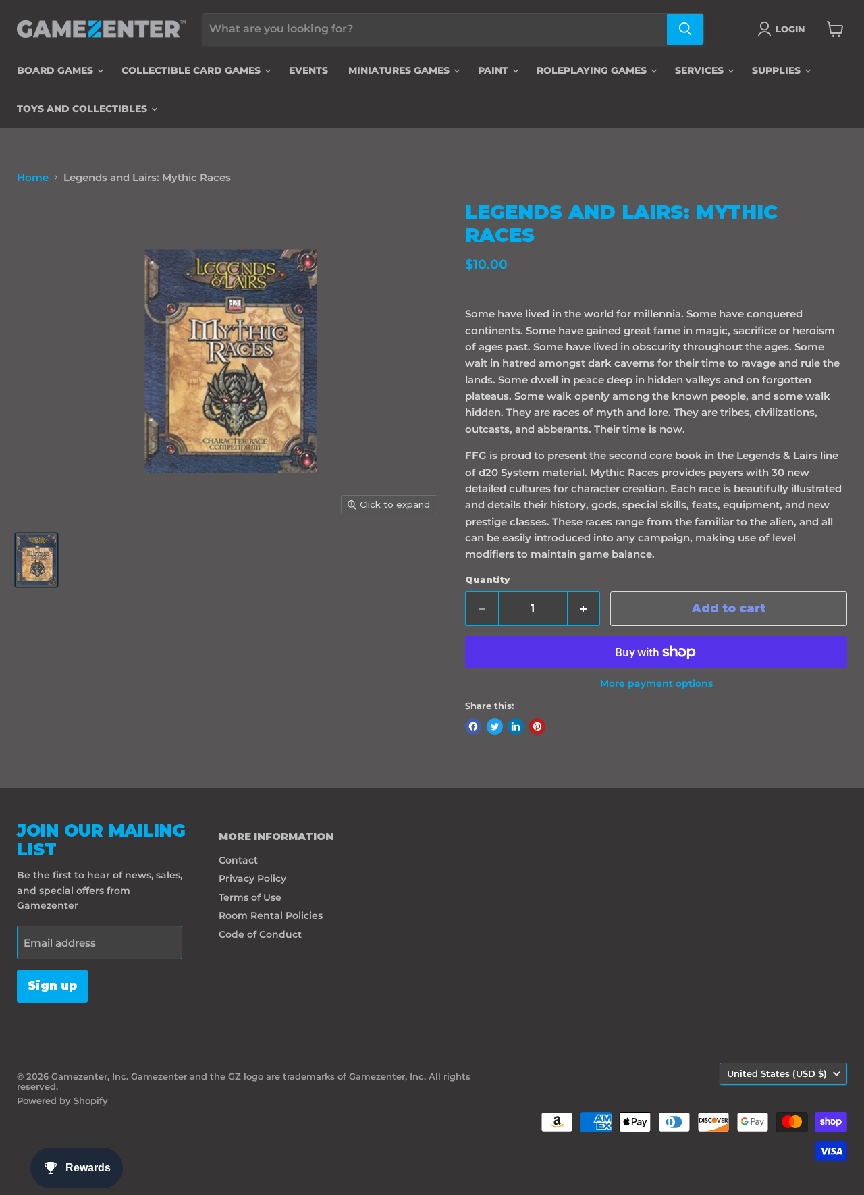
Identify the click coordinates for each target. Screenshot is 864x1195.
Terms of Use (250, 897)
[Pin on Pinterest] (537, 726)
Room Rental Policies (271, 915)
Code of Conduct (260, 934)
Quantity (487, 580)
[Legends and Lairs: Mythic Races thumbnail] (36, 560)
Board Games (56, 70)
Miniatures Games (400, 70)
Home (33, 177)
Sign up (52, 985)
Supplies (777, 70)
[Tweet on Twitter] (495, 726)
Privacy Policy (252, 878)
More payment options (656, 683)
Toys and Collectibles (83, 109)
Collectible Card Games (192, 70)
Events (308, 70)
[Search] (685, 29)
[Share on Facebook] (473, 726)
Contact (238, 860)
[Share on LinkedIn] (516, 726)
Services (700, 70)
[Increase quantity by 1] (584, 608)
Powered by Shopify (62, 1100)
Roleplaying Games (593, 70)
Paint (494, 70)
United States (777, 1073)
